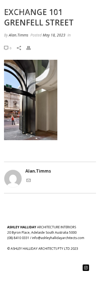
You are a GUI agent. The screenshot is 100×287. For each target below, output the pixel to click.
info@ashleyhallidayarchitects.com (58, 238)
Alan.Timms (18, 35)
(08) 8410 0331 (18, 238)
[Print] (31, 47)
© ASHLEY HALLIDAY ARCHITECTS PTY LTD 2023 (42, 248)
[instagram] (86, 267)
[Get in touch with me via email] (28, 181)
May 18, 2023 (54, 35)
